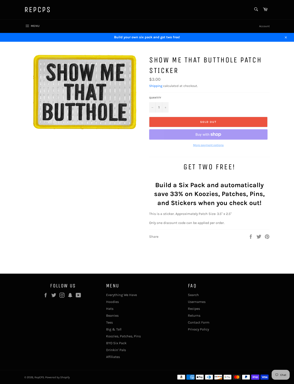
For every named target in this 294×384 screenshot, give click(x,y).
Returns (194, 315)
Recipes (194, 309)
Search (193, 295)
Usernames (197, 302)
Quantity (155, 97)
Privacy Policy (198, 329)
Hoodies (112, 302)
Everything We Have (121, 295)
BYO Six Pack (116, 343)
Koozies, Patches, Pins (123, 336)
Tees (109, 322)
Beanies (112, 315)
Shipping (155, 86)
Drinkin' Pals (116, 350)
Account (264, 26)
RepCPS (37, 9)
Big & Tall (113, 329)
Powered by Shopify (57, 377)
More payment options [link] (208, 145)
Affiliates (113, 357)
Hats (109, 309)
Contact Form (198, 322)
